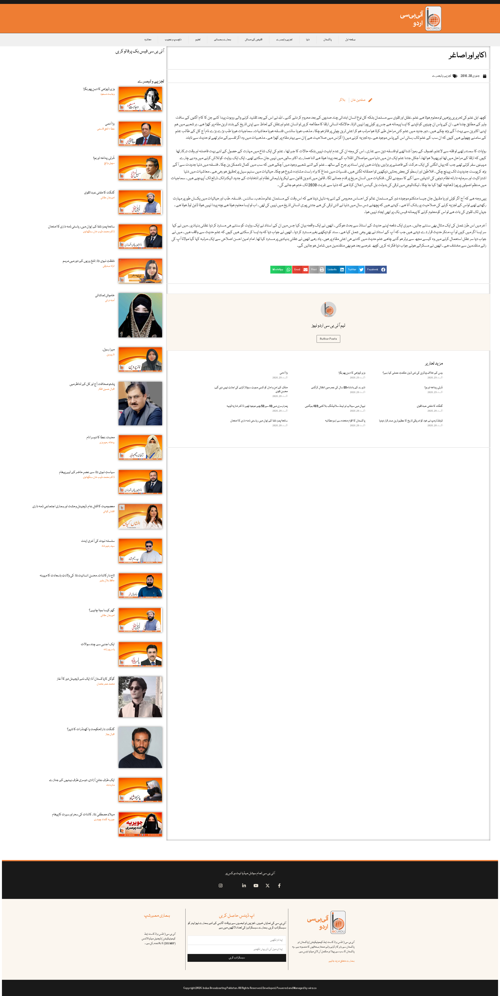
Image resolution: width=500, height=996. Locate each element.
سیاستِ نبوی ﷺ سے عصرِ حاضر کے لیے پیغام (87, 472)
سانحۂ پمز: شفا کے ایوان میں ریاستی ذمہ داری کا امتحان (259, 421)
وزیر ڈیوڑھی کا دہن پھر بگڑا (351, 373)
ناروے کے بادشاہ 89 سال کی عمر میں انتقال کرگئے (338, 387)
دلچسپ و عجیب (173, 40)
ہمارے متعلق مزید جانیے (341, 961)
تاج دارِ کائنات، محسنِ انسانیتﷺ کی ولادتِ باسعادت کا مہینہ (77, 575)
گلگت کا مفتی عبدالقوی (430, 406)
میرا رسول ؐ (109, 349)
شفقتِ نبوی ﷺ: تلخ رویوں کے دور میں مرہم (89, 261)
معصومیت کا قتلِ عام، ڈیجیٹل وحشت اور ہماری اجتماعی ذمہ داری (73, 506)
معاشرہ (148, 40)
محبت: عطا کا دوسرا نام (101, 437)
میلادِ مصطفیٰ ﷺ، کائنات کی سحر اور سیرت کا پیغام (83, 814)
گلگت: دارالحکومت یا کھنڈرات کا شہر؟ (91, 729)
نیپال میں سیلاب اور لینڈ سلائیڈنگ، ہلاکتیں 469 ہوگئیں (335, 406)
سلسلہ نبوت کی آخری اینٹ (98, 541)
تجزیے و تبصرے (284, 40)
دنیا (308, 40)
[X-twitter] (267, 885)
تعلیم (197, 40)
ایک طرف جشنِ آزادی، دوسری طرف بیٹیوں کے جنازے (82, 780)
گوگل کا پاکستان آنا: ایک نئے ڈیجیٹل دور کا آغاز (86, 679)
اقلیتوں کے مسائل (253, 40)
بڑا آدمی (284, 373)
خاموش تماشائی (105, 295)
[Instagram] (220, 885)
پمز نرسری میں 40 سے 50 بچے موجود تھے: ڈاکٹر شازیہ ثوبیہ (257, 406)
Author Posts (328, 339)
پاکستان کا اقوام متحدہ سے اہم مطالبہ (345, 421)
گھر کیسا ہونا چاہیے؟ (102, 610)
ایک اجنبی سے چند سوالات (98, 644)
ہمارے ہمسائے (222, 40)
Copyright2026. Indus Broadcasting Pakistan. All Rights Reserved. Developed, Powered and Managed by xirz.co (250, 988)
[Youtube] (256, 885)
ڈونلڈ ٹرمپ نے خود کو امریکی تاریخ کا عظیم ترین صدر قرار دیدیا (411, 421)
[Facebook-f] (279, 885)
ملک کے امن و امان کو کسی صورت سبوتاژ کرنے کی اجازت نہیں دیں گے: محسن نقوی (251, 389)
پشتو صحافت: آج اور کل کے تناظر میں (92, 384)
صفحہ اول (350, 40)
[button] (376, 270)
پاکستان (327, 40)
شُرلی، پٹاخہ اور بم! (434, 387)
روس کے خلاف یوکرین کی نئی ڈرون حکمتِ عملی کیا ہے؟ (413, 373)
